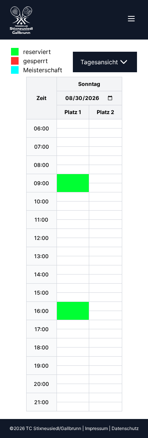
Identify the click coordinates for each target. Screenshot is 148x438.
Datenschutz (125, 428)
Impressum (96, 428)
